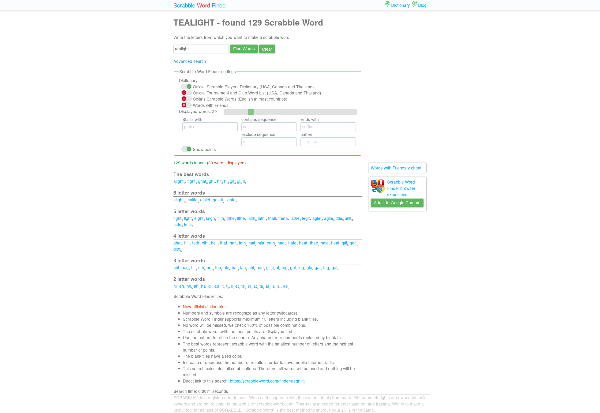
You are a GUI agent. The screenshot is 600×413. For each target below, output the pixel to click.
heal (335, 243)
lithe (241, 218)
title (339, 218)
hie (226, 267)
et (237, 286)
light (188, 218)
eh (181, 286)
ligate (230, 200)
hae (260, 267)
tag (326, 267)
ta (261, 286)
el (249, 286)
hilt (187, 243)
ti (227, 286)
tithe (231, 218)
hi (225, 181)
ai (279, 286)
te (243, 286)
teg (285, 267)
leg (301, 267)
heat (303, 243)
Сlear (267, 49)
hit (219, 181)
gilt (344, 243)
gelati (218, 200)
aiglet (205, 200)
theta (283, 218)
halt (233, 243)
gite (176, 249)
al (267, 286)
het (210, 267)
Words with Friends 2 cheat (396, 168)
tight (191, 181)
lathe (295, 218)
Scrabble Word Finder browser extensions (401, 188)
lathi (262, 218)
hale (325, 243)
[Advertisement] (398, 86)
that (223, 243)
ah (196, 286)
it (244, 181)
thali (272, 218)
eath (271, 243)
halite (193, 200)
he (189, 286)
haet (282, 243)
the (218, 267)
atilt (348, 218)
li (232, 286)
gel (293, 267)
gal (334, 267)
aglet (317, 218)
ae (285, 286)
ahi (251, 267)
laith (251, 218)
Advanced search (189, 61)
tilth (221, 218)
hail (251, 243)
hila (261, 243)
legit (306, 218)
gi (238, 181)
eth (201, 267)
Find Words (244, 48)
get (276, 267)
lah (243, 267)
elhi (205, 243)
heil (214, 243)
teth (195, 243)
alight (178, 181)
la (273, 286)
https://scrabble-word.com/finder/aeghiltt (267, 381)
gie (309, 267)
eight (198, 218)
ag (216, 286)
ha (203, 286)
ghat (202, 181)
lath (242, 243)
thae (314, 243)
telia (188, 224)
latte (177, 224)
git (232, 181)
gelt (353, 243)
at (255, 286)
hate (292, 243)
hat (235, 267)
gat (318, 267)
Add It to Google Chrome (397, 202)
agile (328, 218)
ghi (211, 181)
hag (185, 267)
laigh (210, 218)
